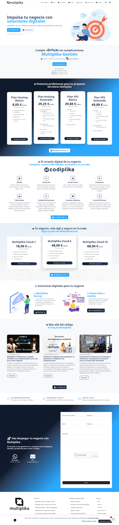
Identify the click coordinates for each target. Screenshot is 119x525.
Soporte (99, 504)
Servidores (27, 30)
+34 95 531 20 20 (15, 461)
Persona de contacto (68, 415)
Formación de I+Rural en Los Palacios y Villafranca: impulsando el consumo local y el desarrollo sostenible (95, 359)
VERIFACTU (13, 30)
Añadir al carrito (19, 139)
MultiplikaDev (95, 310)
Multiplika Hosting (59, 150)
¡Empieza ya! (59, 64)
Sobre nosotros (101, 510)
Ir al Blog (59, 387)
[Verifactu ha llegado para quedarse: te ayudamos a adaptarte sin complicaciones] (59, 343)
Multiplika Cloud (59, 275)
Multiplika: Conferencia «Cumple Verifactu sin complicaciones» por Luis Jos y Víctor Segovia (22, 359)
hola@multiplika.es (33, 461)
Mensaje (65, 434)
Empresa (89, 415)
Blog (98, 501)
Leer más (12, 376)
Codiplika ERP (59, 217)
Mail (63, 424)
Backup (40, 312)
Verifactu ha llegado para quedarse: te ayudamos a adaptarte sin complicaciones (58, 359)
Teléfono (89, 424)
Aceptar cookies (106, 521)
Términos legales (102, 513)
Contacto (99, 507)
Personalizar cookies (89, 521)
